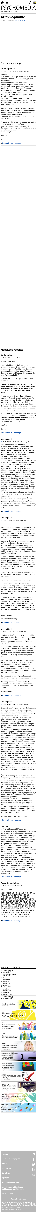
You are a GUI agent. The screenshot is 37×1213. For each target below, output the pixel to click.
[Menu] (7, 3)
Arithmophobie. (7, 970)
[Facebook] (33, 1160)
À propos (5, 1178)
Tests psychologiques (11, 1159)
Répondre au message (11, 143)
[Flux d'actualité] (33, 1171)
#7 (1, 358)
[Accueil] (3, 3)
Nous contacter (8, 1194)
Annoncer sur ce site (10, 1182)
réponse (4, 978)
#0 (1, 71)
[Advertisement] (18, 41)
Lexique (5, 1154)
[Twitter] (33, 1165)
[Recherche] (29, 3)
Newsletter (6, 1173)
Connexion (6, 1168)
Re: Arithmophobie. (8, 974)
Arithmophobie (7, 996)
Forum (4, 1164)
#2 (1, 829)
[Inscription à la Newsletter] (34, 3)
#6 (1, 442)
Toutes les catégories (18, 1199)
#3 (1, 704)
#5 (1, 520)
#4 (1, 631)
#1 (1, 886)
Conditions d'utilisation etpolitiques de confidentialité (13, 1188)
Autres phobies (20, 20)
